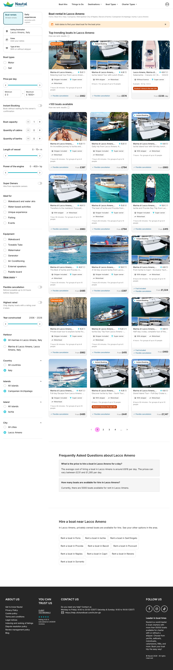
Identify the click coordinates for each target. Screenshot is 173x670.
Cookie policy (11, 613)
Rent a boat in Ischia (95, 538)
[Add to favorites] (166, 43)
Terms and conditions (14, 616)
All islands (13, 385)
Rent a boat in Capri (97, 553)
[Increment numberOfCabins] (39, 130)
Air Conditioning (16, 261)
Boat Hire (63, 4)
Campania (72, 17)
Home (51, 17)
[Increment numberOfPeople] (39, 121)
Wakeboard (14, 239)
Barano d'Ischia (105, 17)
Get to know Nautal (13, 607)
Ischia (134, 17)
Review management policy (17, 629)
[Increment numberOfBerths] (39, 138)
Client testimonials (45, 611)
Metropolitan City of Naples (87, 17)
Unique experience (17, 212)
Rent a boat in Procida (72, 546)
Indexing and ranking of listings (19, 623)
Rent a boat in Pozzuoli (125, 546)
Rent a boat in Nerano (123, 553)
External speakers (17, 266)
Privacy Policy (11, 610)
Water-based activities (19, 206)
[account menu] (167, 4)
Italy (64, 17)
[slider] (5, 85)
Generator (13, 255)
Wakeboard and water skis (21, 201)
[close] (165, 24)
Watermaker (14, 250)
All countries (14, 365)
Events (11, 223)
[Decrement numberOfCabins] (28, 130)
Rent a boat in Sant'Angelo (123, 538)
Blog (7, 633)
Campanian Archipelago (121, 17)
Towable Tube (15, 244)
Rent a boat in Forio (71, 538)
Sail (10, 68)
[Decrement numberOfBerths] (28, 138)
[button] (67, 67)
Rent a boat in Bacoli (98, 546)
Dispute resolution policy (16, 626)
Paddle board (15, 271)
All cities (12, 427)
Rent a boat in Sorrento (72, 561)
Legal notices (11, 620)
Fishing (11, 217)
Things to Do (78, 4)
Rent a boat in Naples (71, 553)
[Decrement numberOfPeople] (28, 121)
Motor (11, 62)
